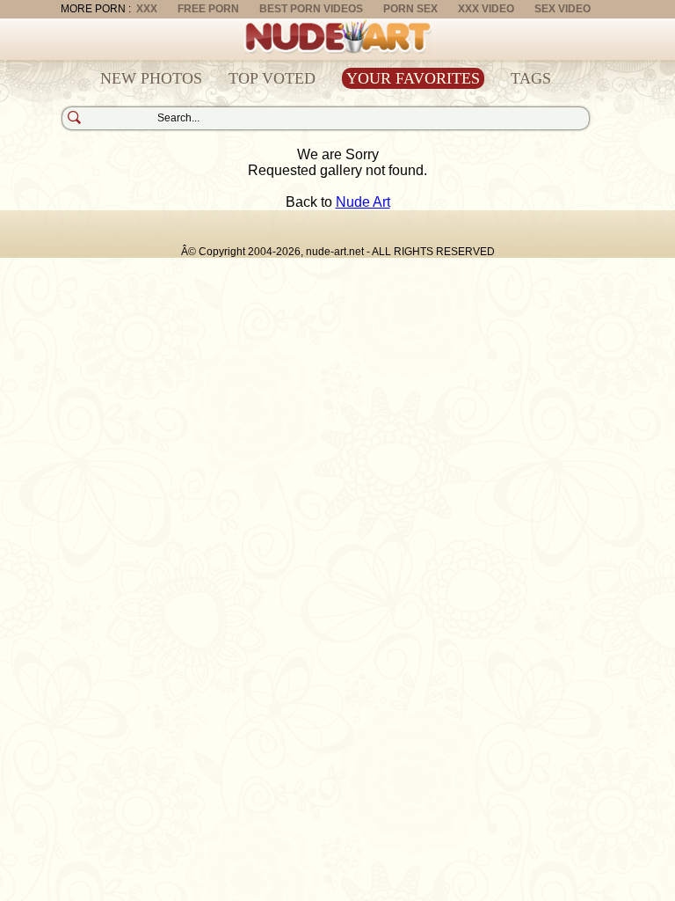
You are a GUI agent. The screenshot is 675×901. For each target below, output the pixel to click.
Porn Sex (410, 9)
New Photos (151, 78)
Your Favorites (413, 78)
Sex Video (562, 9)
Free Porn (208, 9)
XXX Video (486, 9)
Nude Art (363, 201)
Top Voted (272, 78)
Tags (531, 78)
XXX (146, 9)
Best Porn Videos (311, 9)
